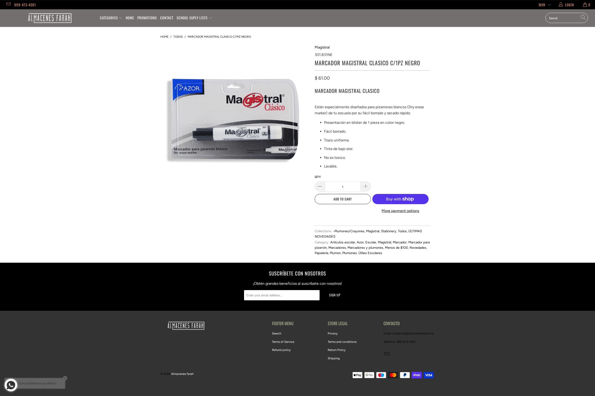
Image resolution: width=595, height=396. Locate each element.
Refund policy (281, 350)
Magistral (322, 47)
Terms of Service (283, 342)
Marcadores (337, 247)
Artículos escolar (342, 242)
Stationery (388, 231)
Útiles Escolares (370, 253)
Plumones (349, 253)
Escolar (370, 242)
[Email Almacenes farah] (8, 5)
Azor (360, 242)
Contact (166, 17)
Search (276, 333)
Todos (402, 231)
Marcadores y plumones (365, 247)
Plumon (335, 253)
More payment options (400, 211)
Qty (318, 177)
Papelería (321, 253)
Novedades (418, 247)
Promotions (147, 17)
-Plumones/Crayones (348, 231)
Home (130, 17)
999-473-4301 (25, 4)
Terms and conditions (342, 342)
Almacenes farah (182, 374)
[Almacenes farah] (50, 18)
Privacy (333, 333)
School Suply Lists (192, 17)
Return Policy (337, 350)
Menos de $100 (396, 247)
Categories (109, 17)
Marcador (400, 242)
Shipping (334, 358)
